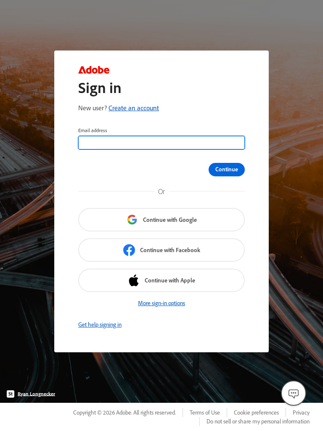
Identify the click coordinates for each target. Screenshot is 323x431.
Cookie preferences (256, 412)
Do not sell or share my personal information (258, 421)
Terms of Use (205, 412)
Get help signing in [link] (100, 324)
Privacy (301, 412)
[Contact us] (293, 393)
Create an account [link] (134, 108)
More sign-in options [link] (161, 303)
